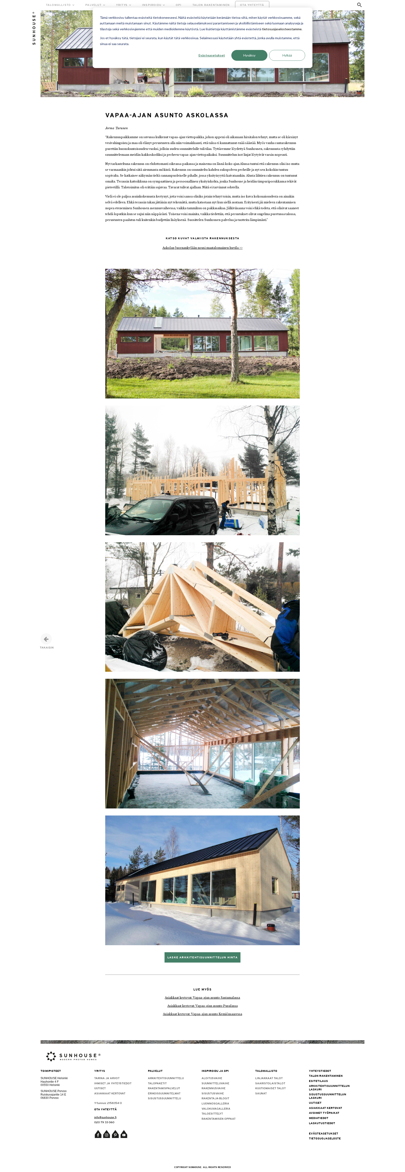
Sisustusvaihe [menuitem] (213, 1093)
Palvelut (93, 5)
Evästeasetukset (212, 55)
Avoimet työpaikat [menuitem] (324, 1113)
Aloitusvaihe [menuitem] (212, 1078)
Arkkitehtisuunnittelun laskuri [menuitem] (329, 1087)
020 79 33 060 (104, 1122)
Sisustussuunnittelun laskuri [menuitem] (327, 1096)
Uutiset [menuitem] (100, 1088)
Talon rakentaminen (211, 5)
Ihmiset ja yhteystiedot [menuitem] (112, 1083)
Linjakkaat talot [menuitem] (269, 1078)
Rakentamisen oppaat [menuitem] (219, 1118)
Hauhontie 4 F (50, 1081)
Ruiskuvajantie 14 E (53, 1094)
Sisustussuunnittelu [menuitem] (164, 1098)
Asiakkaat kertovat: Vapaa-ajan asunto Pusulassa (202, 1006)
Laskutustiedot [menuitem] (322, 1123)
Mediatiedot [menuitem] (318, 1118)
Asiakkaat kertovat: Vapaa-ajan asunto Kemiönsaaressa (202, 1014)
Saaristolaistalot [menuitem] (270, 1083)
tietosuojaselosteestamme (282, 29)
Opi (179, 5)
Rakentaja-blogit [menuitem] (215, 1098)
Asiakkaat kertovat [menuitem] (109, 1093)
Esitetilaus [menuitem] (318, 1081)
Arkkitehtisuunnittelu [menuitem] (166, 1078)
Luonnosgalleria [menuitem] (215, 1103)
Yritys (122, 5)
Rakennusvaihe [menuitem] (213, 1088)
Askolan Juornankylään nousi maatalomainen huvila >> (202, 248)
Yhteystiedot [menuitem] (320, 1071)
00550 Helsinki (50, 1085)
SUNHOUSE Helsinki (54, 1078)
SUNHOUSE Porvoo (54, 1091)
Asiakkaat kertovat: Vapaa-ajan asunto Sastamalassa (202, 997)
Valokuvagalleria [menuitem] (216, 1108)
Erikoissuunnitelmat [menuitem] (164, 1093)
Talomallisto (58, 5)
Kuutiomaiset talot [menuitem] (270, 1088)
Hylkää (287, 55)
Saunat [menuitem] (261, 1093)
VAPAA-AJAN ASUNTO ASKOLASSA (167, 115)
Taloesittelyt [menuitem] (212, 1113)
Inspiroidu (151, 5)
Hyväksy (249, 55)
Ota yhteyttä (252, 5)
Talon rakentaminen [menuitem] (326, 1075)
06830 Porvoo (50, 1098)
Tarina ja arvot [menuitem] (107, 1078)
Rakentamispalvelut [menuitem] (164, 1088)
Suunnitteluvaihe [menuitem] (215, 1083)
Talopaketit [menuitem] (157, 1083)
